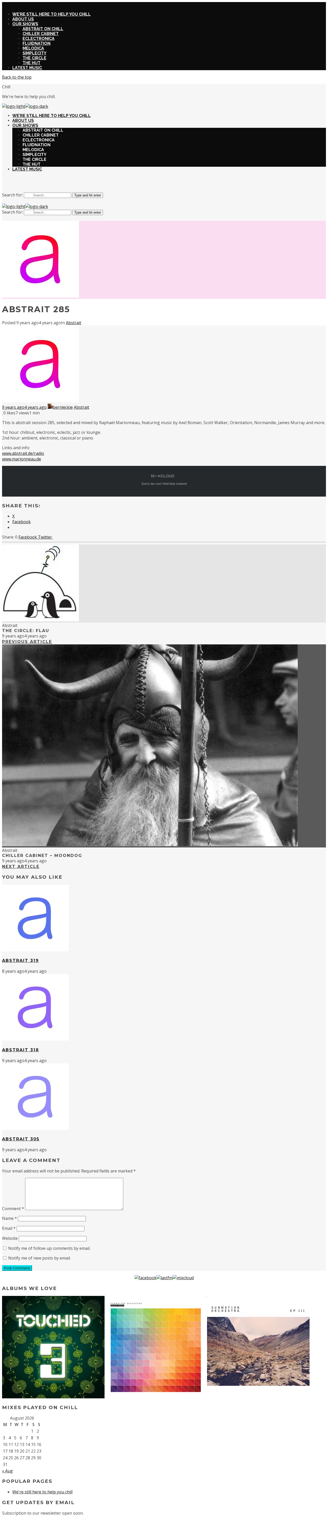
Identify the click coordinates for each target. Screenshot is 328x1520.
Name (9, 1218)
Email (9, 1228)
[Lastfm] (165, 1278)
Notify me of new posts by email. (39, 1258)
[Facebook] (146, 1278)
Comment (13, 1208)
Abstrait (73, 323)
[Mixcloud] (183, 1278)
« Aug (7, 1471)
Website (10, 1238)
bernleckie (63, 407)
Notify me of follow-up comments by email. (49, 1248)
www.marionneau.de (21, 459)
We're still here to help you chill (42, 1492)
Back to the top (17, 77)
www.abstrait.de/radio (23, 453)
